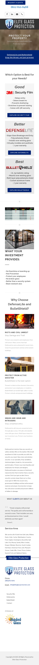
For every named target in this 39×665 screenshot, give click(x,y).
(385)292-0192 (10, 581)
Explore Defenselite (19, 152)
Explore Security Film (19, 115)
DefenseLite (11, 597)
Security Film (11, 594)
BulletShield (10, 600)
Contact (9, 603)
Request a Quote (15, 2)
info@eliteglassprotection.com (20, 585)
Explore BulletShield (19, 190)
